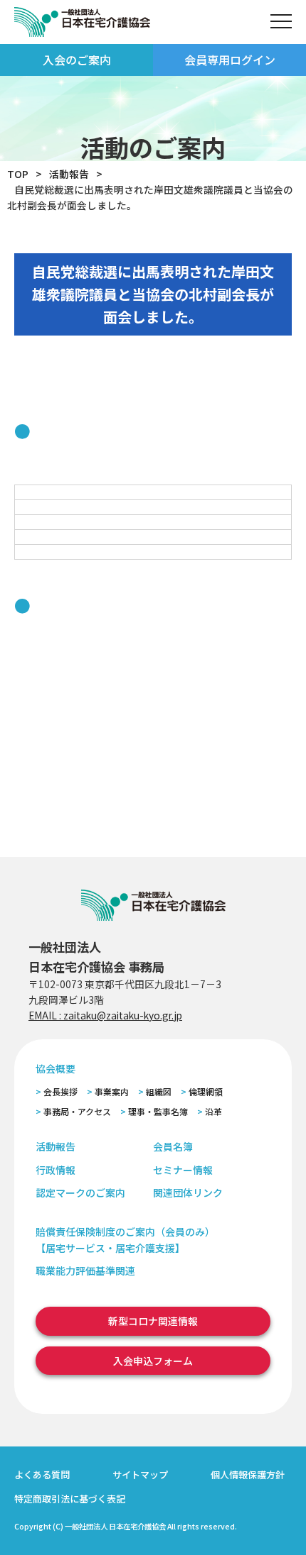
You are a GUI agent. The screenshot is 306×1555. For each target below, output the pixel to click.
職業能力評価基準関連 (85, 1270)
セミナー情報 (183, 1170)
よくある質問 (42, 1474)
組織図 (159, 1091)
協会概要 (55, 1068)
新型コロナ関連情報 (153, 1321)
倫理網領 (206, 1091)
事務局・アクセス (77, 1111)
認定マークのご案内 (80, 1192)
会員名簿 (173, 1146)
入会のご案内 (77, 59)
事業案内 (112, 1091)
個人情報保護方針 (248, 1474)
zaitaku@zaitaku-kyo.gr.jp (122, 1015)
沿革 (213, 1111)
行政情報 (55, 1170)
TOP (17, 174)
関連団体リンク (188, 1192)
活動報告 (69, 174)
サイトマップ (140, 1474)
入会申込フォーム (153, 1361)
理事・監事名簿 (158, 1111)
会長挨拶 (60, 1091)
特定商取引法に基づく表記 (69, 1498)
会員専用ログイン (229, 59)
